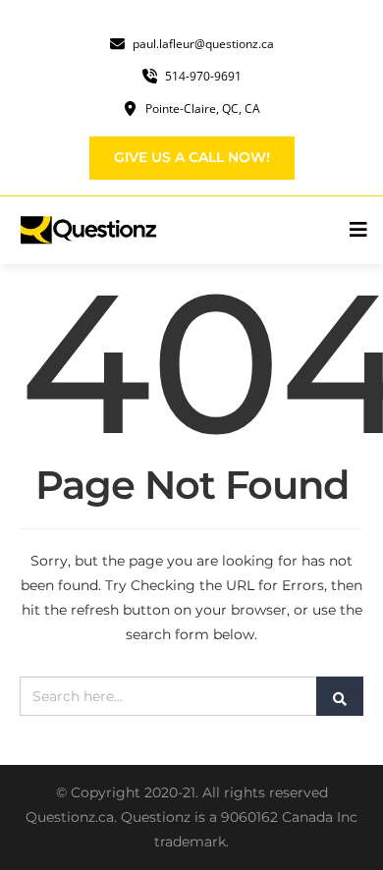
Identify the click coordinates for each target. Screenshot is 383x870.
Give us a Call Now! (192, 157)
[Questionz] (89, 229)
